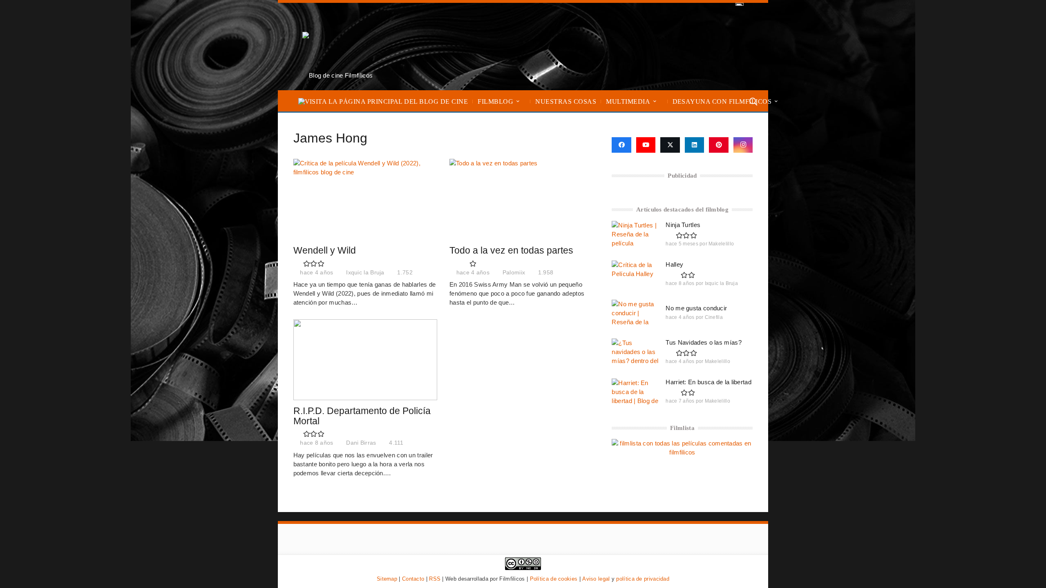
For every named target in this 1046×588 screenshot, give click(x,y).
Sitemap (387, 579)
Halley (674, 264)
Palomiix (514, 273)
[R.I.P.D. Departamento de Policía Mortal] (365, 359)
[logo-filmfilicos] (337, 46)
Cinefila (714, 317)
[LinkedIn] (694, 145)
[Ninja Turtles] (635, 234)
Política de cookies (554, 579)
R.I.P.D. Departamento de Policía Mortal (362, 416)
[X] (670, 145)
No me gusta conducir (696, 308)
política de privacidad (642, 579)
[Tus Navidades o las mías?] (635, 352)
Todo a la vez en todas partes (511, 250)
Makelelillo (721, 244)
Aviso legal (596, 579)
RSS (434, 579)
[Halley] (635, 274)
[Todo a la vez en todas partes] (521, 199)
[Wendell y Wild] (365, 199)
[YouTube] (646, 145)
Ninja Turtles (683, 224)
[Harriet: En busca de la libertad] (635, 392)
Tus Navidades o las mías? (704, 342)
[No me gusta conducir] (635, 313)
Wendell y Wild (324, 250)
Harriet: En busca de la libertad (708, 382)
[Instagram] (743, 145)
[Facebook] (621, 145)
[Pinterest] (719, 145)
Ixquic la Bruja (365, 273)
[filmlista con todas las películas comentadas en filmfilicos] (682, 452)
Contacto (413, 579)
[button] (517, 101)
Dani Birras (361, 443)
